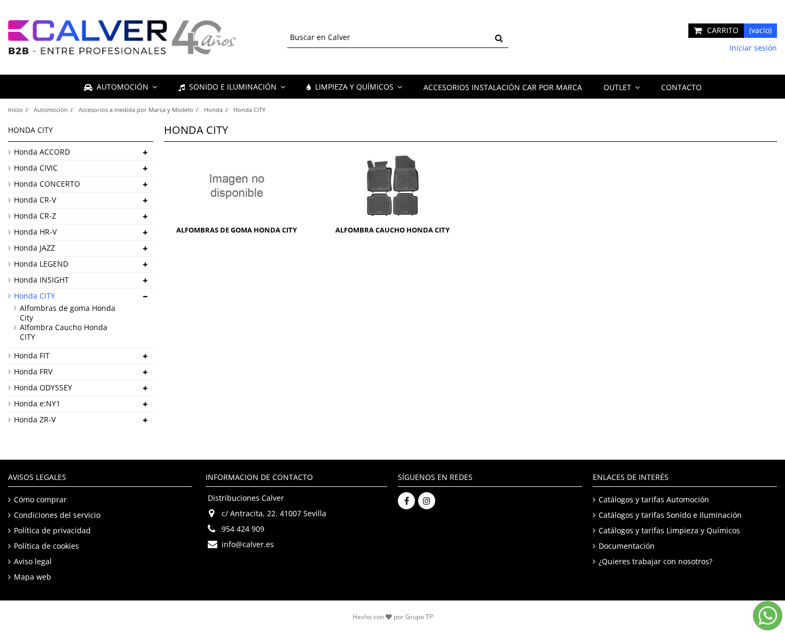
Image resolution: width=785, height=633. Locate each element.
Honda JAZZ (34, 248)
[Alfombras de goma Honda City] (236, 186)
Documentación (627, 546)
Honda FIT (32, 355)
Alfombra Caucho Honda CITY (392, 230)
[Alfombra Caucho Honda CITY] (392, 186)
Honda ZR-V (35, 419)
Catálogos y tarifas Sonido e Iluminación (670, 515)
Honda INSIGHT (41, 280)
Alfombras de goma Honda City (236, 230)
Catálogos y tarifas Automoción (654, 499)
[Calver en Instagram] (426, 500)
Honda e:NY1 (37, 403)
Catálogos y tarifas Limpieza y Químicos (669, 530)
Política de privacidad (52, 530)
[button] (621, 87)
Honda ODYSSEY (43, 387)
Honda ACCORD (42, 152)
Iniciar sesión (752, 48)
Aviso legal (33, 561)
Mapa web (32, 577)
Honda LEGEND (41, 264)
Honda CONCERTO (47, 184)
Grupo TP (419, 617)
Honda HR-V (35, 232)
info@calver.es (248, 544)
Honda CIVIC (36, 168)
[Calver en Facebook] (406, 500)
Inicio (15, 110)
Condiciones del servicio (57, 515)
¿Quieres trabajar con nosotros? (655, 561)
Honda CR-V (35, 200)
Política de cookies (46, 546)
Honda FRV (33, 371)
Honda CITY (34, 296)
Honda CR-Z (35, 216)
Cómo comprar (40, 499)
